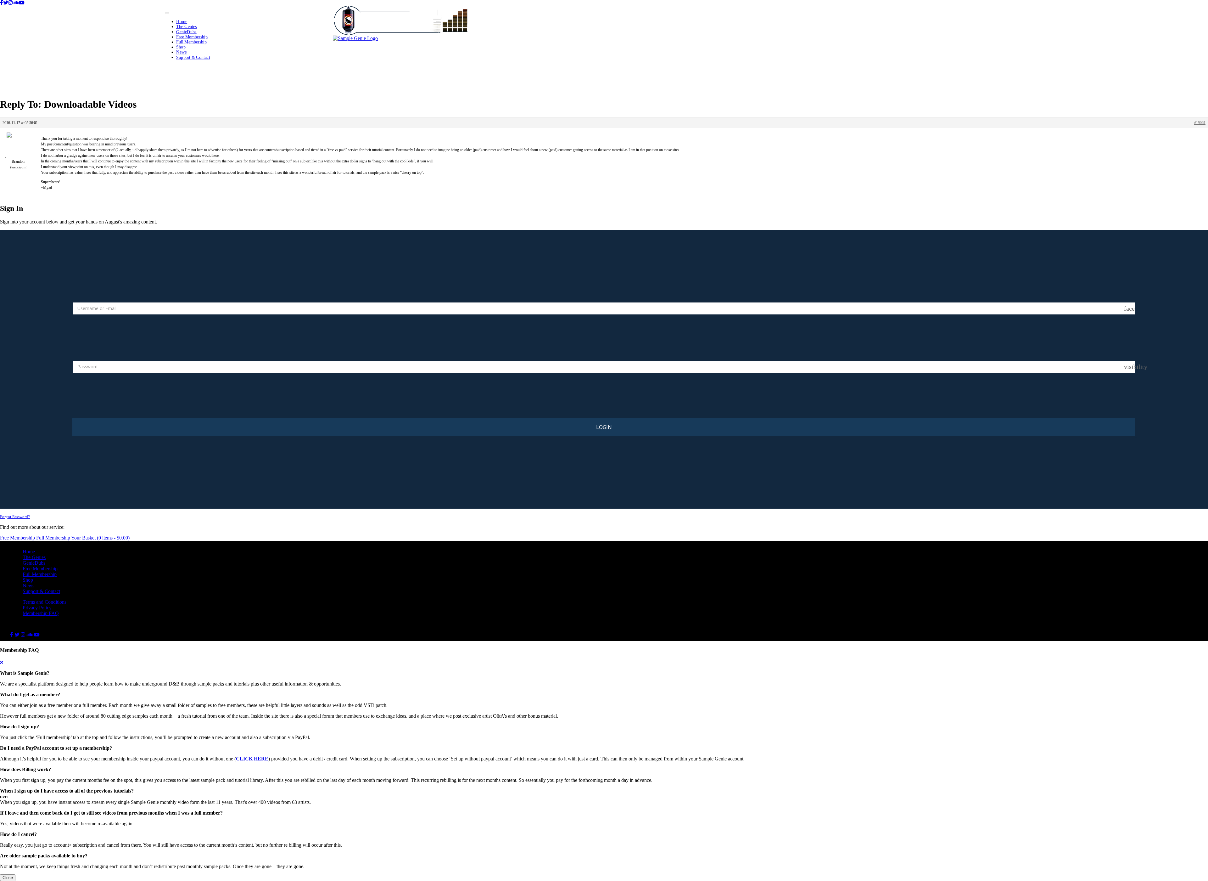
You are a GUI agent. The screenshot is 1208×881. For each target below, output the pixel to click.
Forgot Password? (15, 516)
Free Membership (192, 36)
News (181, 52)
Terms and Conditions (44, 602)
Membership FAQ (41, 613)
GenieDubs (186, 31)
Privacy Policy (37, 607)
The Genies (186, 26)
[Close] (1, 662)
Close (8, 877)
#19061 (1199, 123)
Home (181, 21)
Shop (181, 47)
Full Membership (191, 41)
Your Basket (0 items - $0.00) (100, 537)
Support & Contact (193, 57)
